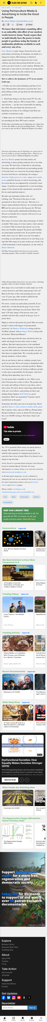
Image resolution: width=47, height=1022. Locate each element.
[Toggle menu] (4, 2)
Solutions (36, 497)
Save (20, 24)
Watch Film (10, 780)
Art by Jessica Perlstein (36, 925)
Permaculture (24, 497)
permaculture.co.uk (25, 21)
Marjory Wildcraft (20, 328)
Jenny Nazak (9, 21)
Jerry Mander (7, 51)
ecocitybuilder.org (27, 492)
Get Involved (7, 972)
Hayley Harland (8, 247)
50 (12, 901)
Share (30, 24)
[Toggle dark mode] (36, 3)
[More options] (31, 549)
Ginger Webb (27, 331)
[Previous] (22, 780)
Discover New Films (10, 947)
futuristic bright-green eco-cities (14, 177)
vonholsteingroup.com (10, 492)
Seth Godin (24, 394)
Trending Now (7, 950)
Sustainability (7, 502)
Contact (5, 961)
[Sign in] (40, 3)
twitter (4, 485)
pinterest (14, 485)
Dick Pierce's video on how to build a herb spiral (23, 406)
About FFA (6, 958)
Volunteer (6, 975)
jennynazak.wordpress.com (15, 472)
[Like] (3, 24)
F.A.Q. (4, 964)
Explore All (22, 528)
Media (14, 497)
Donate (5, 986)
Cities (5, 497)
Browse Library (8, 944)
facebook (34, 482)
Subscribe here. (29, 518)
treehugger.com (19, 489)
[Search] (31, 3)
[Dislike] (8, 24)
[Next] (27, 780)
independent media (19, 874)
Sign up (32, 1008)
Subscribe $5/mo (9, 984)
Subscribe (10, 894)
